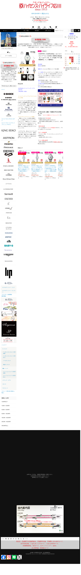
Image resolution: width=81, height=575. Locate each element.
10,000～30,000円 (6, 405)
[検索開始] (72, 30)
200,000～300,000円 (6, 421)
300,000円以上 (5, 425)
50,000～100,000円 (6, 413)
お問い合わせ (48, 30)
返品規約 (37, 30)
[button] (21, 58)
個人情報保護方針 (46, 552)
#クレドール (28, 150)
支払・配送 (26, 30)
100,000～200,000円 (6, 417)
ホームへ (5, 30)
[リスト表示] (75, 30)
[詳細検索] (69, 31)
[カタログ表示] (78, 30)
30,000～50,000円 (6, 409)
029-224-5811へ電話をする (40, 13)
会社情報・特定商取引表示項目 (36, 552)
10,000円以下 (5, 401)
